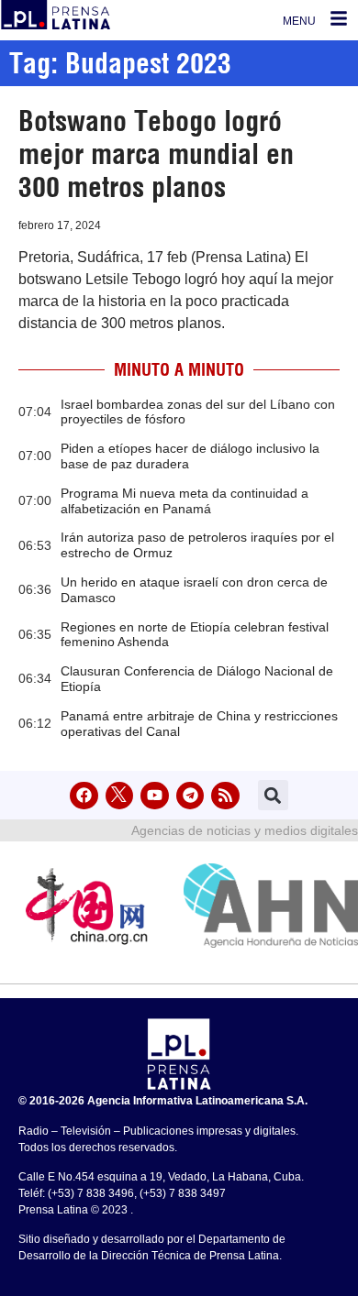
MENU (299, 21)
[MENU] (339, 18)
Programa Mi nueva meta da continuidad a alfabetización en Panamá (184, 501)
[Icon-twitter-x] (120, 796)
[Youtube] (154, 796)
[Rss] (225, 796)
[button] (273, 795)
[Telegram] (190, 796)
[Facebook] (84, 796)
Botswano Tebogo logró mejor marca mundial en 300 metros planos (156, 154)
